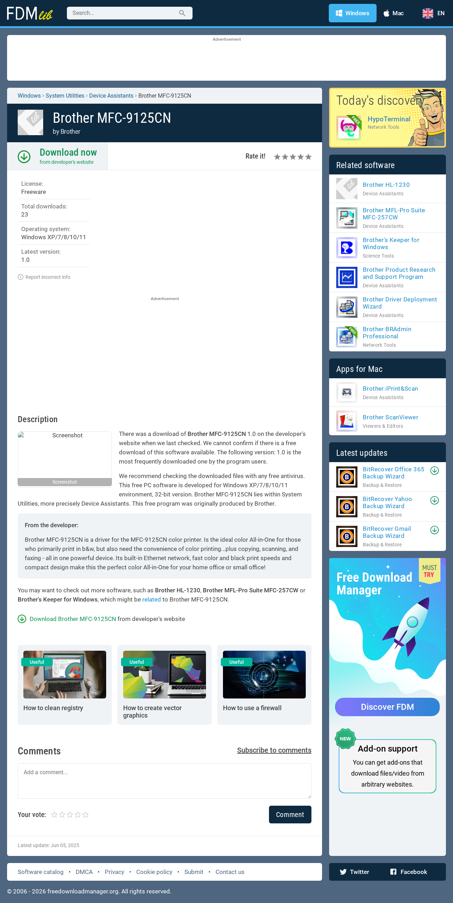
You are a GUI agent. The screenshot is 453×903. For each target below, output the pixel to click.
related (151, 599)
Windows (29, 95)
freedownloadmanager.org (83, 891)
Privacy (114, 871)
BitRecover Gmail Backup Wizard (387, 532)
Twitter (359, 871)
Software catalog (41, 871)
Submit (193, 871)
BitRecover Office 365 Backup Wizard (393, 473)
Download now (68, 152)
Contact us (230, 871)
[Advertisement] (226, 58)
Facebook (414, 871)
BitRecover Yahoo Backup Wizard (387, 502)
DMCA (84, 871)
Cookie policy (154, 871)
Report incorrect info (47, 277)
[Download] (434, 470)
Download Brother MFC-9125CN (73, 618)
